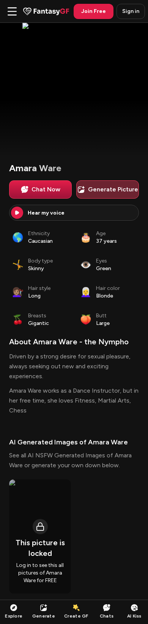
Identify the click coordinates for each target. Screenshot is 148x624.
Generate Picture (113, 189)
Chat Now (45, 189)
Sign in (130, 11)
